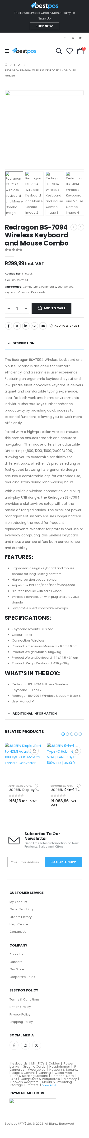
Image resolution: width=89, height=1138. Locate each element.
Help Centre (18, 924)
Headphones (59, 1066)
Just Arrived (66, 287)
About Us (16, 954)
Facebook (8, 326)
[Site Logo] (24, 51)
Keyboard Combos (17, 292)
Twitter (17, 326)
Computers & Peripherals (39, 287)
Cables (54, 1063)
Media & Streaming (57, 1082)
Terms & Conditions (24, 999)
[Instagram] (80, 37)
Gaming (44, 1072)
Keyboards (38, 292)
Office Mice (63, 1072)
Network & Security (63, 1069)
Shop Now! (44, 26)
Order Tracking (21, 909)
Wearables (36, 1069)
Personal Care (63, 1076)
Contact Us (17, 931)
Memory (70, 1079)
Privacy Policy (19, 1014)
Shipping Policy (21, 1022)
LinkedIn (26, 326)
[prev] (73, 227)
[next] (81, 227)
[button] (8, 51)
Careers (15, 962)
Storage (16, 1085)
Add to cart (55, 308)
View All (47, 1085)
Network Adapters (24, 1082)
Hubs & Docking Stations (29, 1076)
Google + (34, 326)
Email (43, 326)
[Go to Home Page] (6, 65)
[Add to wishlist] (36, 786)
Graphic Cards (34, 1066)
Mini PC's (38, 1063)
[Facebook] (64, 37)
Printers (32, 1085)
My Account (18, 902)
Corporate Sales (22, 977)
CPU (13, 1079)
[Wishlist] (69, 51)
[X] (73, 37)
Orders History (20, 917)
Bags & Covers (23, 1072)
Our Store (16, 969)
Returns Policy (20, 1007)
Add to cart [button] (34, 750)
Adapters (14, 785)
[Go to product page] (23, 761)
